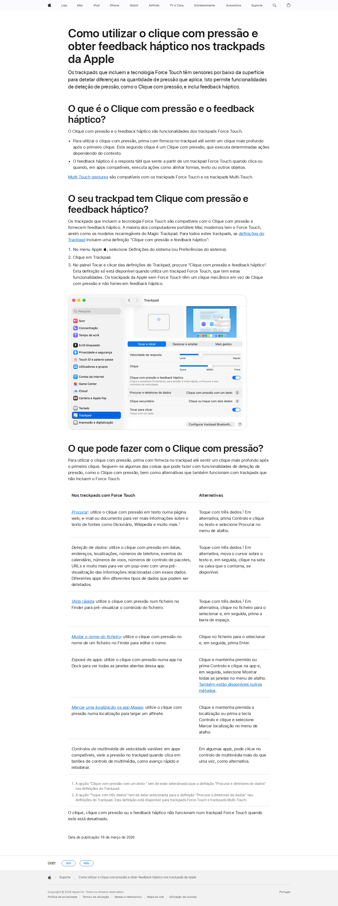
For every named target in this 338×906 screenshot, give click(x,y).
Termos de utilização (95, 897)
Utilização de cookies (183, 897)
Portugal (284, 892)
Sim (68, 863)
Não (86, 863)
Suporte (65, 877)
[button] (274, 5)
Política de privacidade (62, 897)
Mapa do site (155, 897)
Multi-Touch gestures (88, 176)
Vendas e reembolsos (128, 897)
